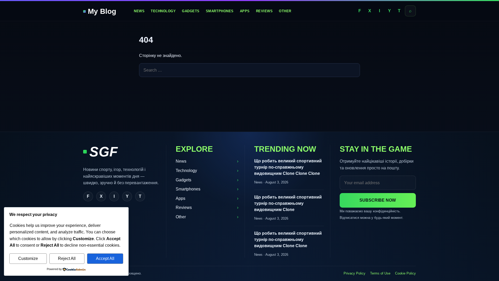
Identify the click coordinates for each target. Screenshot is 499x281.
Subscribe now (377, 200)
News (139, 11)
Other (285, 11)
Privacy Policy (354, 273)
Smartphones (220, 11)
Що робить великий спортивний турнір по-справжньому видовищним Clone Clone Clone (288, 167)
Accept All (105, 258)
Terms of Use (380, 273)
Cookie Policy (405, 273)
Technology (163, 11)
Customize (28, 258)
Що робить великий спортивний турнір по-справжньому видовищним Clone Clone (288, 239)
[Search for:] (249, 70)
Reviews (264, 11)
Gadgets (191, 11)
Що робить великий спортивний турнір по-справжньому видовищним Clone (288, 203)
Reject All (67, 258)
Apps (245, 11)
